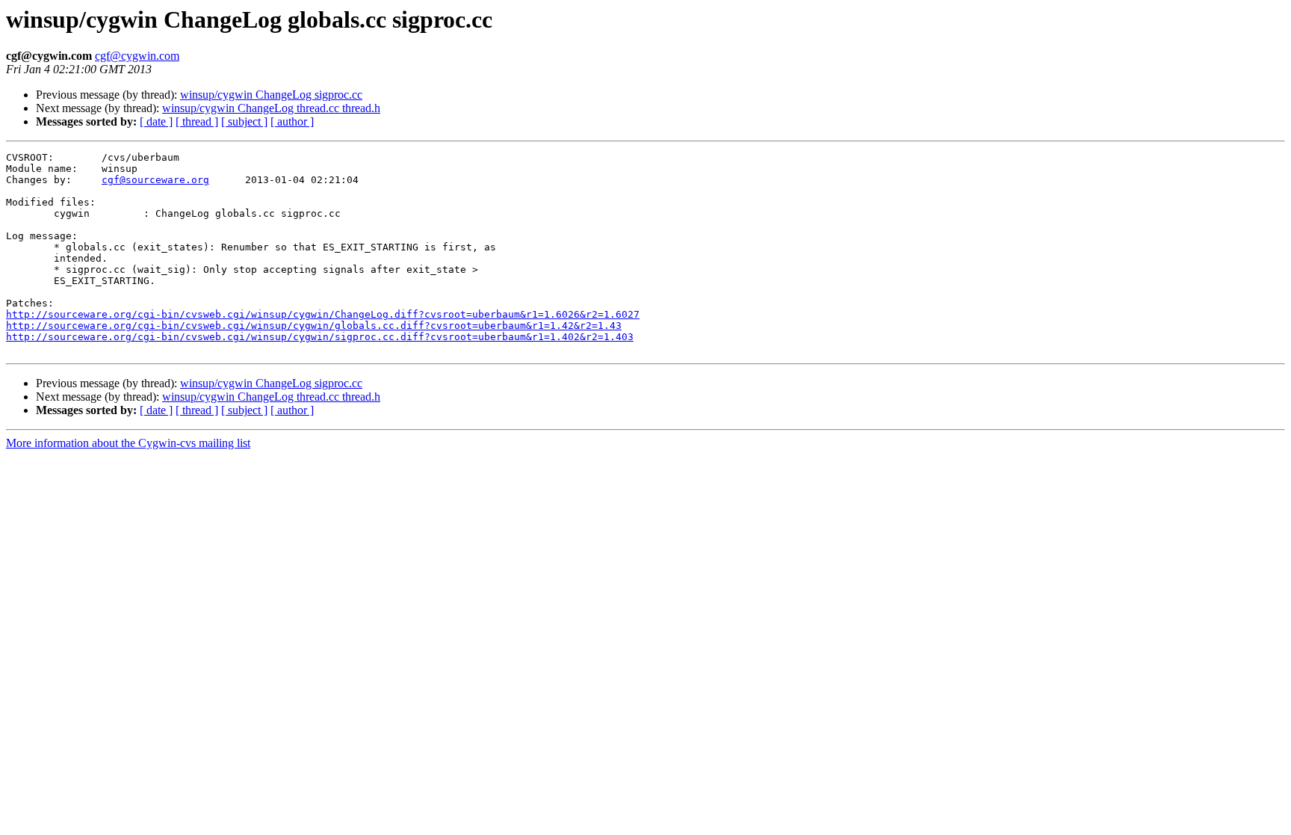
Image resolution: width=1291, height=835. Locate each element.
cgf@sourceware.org (155, 179)
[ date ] (156, 121)
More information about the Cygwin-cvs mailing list (128, 443)
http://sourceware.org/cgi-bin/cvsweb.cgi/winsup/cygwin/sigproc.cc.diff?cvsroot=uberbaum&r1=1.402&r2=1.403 (320, 336)
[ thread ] (197, 121)
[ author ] (292, 121)
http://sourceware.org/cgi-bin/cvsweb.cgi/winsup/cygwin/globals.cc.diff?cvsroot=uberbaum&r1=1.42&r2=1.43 (314, 325)
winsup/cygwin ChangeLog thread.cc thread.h (271, 108)
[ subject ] (244, 121)
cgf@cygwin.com (137, 55)
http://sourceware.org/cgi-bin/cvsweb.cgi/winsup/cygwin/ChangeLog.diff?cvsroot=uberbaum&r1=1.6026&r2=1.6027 (323, 314)
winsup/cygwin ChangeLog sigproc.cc (271, 94)
